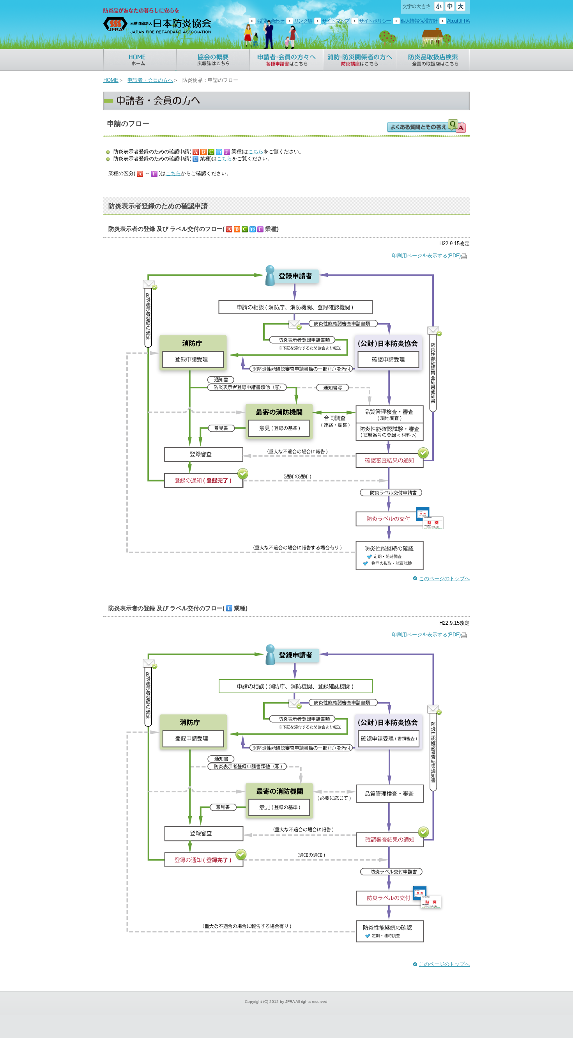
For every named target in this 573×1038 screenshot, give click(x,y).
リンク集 (303, 21)
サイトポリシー (375, 21)
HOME (110, 80)
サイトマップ (335, 21)
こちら (256, 151)
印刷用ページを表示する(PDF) (426, 256)
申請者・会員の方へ (150, 80)
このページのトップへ (444, 578)
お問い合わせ (270, 21)
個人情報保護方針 (419, 21)
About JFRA (458, 21)
